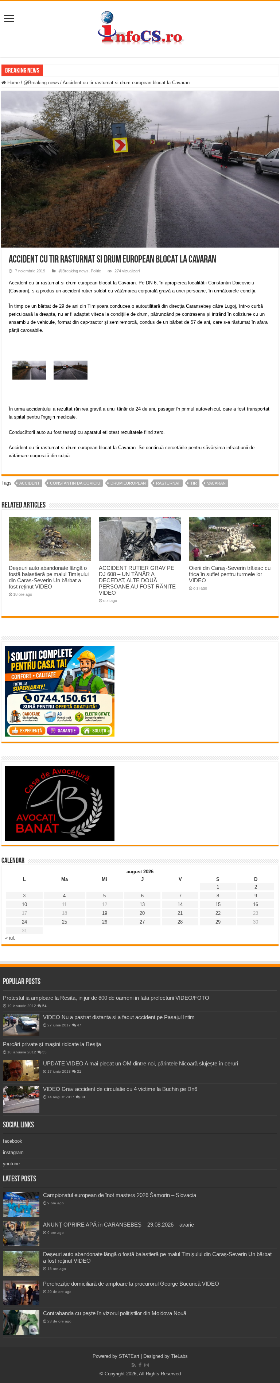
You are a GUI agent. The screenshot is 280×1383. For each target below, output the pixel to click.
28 (180, 922)
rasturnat (168, 483)
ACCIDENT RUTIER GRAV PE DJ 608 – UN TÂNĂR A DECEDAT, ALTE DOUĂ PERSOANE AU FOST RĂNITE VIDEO (137, 580)
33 (44, 1052)
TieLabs (179, 1356)
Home (13, 82)
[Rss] (133, 1365)
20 (142, 913)
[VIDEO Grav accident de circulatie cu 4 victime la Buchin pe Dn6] (21, 1099)
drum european (128, 483)
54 (44, 1006)
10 (24, 904)
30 (83, 1097)
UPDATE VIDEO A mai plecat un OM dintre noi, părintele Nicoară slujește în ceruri (140, 1063)
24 (24, 922)
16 (255, 904)
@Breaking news (41, 82)
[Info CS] (140, 27)
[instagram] (146, 1365)
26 (104, 922)
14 (180, 904)
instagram (13, 1152)
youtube (11, 1163)
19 (104, 913)
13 (142, 904)
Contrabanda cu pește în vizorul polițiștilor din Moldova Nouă (114, 1313)
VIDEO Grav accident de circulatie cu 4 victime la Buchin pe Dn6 (120, 1089)
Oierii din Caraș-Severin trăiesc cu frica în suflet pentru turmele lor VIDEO (230, 574)
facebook (12, 1141)
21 (180, 913)
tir (193, 483)
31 (79, 1071)
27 (142, 922)
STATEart (129, 1356)
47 (79, 1025)
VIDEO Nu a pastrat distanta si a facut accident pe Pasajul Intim (119, 1017)
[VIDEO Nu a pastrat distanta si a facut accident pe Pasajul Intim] (21, 1025)
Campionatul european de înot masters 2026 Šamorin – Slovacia (119, 1195)
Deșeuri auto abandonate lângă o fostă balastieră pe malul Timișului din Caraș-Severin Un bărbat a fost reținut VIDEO (49, 577)
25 (64, 922)
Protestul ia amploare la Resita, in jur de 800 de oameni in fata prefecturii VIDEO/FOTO (106, 998)
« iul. (10, 938)
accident (29, 483)
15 (218, 904)
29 (218, 922)
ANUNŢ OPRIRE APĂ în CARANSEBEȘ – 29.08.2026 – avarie (118, 1224)
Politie (96, 271)
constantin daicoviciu (75, 483)
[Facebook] (140, 1365)
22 (218, 913)
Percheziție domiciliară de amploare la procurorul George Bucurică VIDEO (131, 1284)
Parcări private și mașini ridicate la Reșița (52, 1044)
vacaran (216, 483)
